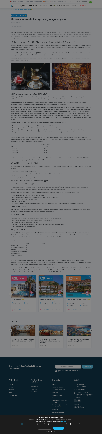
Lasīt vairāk (63, 421)
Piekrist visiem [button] (59, 428)
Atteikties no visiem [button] (44, 428)
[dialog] (51, 424)
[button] (51, 431)
